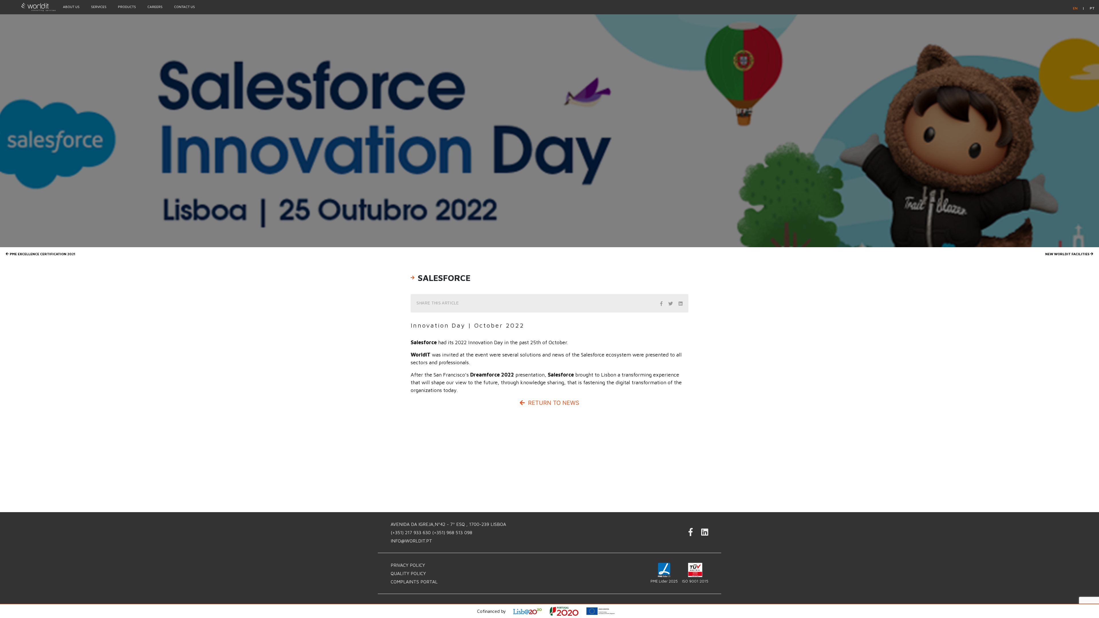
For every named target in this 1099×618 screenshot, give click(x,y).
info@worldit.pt (411, 540)
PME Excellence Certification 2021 (42, 254)
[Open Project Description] (567, 611)
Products (127, 7)
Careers (155, 7)
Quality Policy (408, 573)
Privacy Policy (408, 565)
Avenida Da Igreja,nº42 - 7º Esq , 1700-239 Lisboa (448, 524)
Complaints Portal (414, 581)
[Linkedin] (704, 534)
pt (1092, 8)
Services (98, 7)
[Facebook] (691, 534)
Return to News (552, 402)
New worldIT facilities (1067, 254)
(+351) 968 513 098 (452, 532)
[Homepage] (28, 7)
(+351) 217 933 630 (411, 532)
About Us (71, 7)
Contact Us (184, 7)
